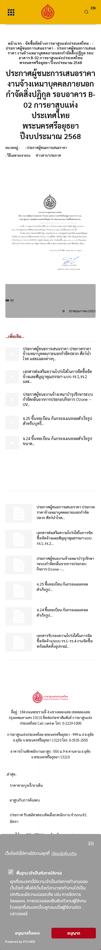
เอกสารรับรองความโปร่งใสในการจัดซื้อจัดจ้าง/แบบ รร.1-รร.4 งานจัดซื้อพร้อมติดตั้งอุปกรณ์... (65, 641)
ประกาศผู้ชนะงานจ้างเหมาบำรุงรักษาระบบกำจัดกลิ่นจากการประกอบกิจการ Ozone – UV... (58, 399)
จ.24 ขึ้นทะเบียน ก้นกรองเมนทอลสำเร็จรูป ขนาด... (57, 441)
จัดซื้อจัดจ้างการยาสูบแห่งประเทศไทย (57, 43)
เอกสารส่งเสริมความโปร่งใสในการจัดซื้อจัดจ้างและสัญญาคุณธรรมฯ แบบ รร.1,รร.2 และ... (57, 376)
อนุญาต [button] (73, 933)
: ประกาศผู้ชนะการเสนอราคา (49, 45)
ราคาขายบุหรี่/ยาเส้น (26, 785)
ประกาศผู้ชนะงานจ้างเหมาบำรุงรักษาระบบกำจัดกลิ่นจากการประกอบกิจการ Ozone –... (65, 563)
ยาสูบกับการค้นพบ (25, 800)
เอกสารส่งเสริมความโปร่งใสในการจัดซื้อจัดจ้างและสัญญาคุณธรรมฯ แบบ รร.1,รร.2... (65, 538)
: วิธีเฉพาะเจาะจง (17, 155)
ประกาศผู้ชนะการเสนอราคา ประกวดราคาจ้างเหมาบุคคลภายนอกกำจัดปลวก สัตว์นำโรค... (66, 512)
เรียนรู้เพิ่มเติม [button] (64, 853)
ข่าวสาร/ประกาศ (48, 155)
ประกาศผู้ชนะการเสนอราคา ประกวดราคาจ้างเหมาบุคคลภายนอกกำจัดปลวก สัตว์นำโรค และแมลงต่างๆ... (57, 353)
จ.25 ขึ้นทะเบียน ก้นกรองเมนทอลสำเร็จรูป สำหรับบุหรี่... (57, 421)
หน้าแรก (15, 43)
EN (91, 843)
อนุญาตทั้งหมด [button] (27, 933)
